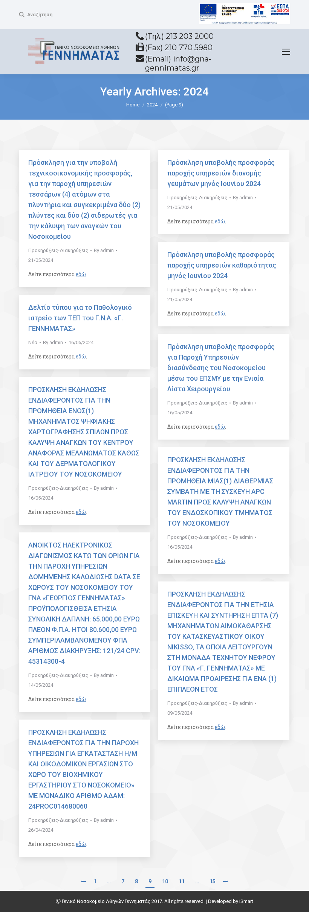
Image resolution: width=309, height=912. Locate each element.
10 (165, 881)
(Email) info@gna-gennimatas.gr (178, 63)
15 (213, 881)
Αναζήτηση (39, 14)
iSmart (246, 901)
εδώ (81, 274)
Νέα (32, 342)
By (104, 250)
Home (132, 105)
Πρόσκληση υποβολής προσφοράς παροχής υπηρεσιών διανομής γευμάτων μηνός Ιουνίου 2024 (221, 173)
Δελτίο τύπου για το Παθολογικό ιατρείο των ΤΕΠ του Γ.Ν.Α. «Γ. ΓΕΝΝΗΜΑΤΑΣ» (80, 317)
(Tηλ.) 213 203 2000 (179, 36)
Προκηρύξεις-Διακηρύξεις (58, 250)
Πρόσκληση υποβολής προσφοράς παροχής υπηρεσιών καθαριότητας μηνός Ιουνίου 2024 (221, 265)
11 (182, 881)
